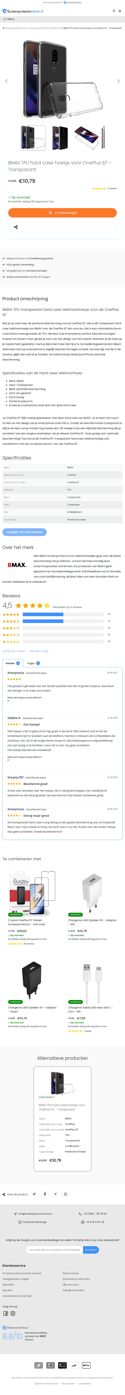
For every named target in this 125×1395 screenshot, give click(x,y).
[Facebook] (5, 1313)
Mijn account (70, 1284)
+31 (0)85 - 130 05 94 (95, 1213)
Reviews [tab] (10, 663)
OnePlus (45, 28)
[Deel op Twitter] (34, 1194)
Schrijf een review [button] (13, 651)
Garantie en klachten (76, 1279)
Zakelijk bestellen (73, 1290)
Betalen (7, 1290)
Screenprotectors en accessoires (23, 28)
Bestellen (8, 1284)
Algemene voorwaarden (46, 1383)
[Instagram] (13, 1313)
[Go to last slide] (7, 81)
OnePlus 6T (56, 28)
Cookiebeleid (84, 1383)
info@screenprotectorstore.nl (35, 1213)
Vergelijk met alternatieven (25, 532)
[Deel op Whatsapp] (66, 1194)
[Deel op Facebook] (45, 1194)
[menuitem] (33, 138)
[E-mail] (55, 1194)
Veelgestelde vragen (15, 1279)
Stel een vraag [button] (39, 651)
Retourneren (70, 1273)
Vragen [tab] (31, 663)
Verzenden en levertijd (16, 1296)
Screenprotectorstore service (21, 1273)
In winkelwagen (65, 213)
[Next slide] (118, 81)
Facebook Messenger (35, 1222)
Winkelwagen (120, 11)
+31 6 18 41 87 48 (95, 1222)
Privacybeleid (68, 1383)
